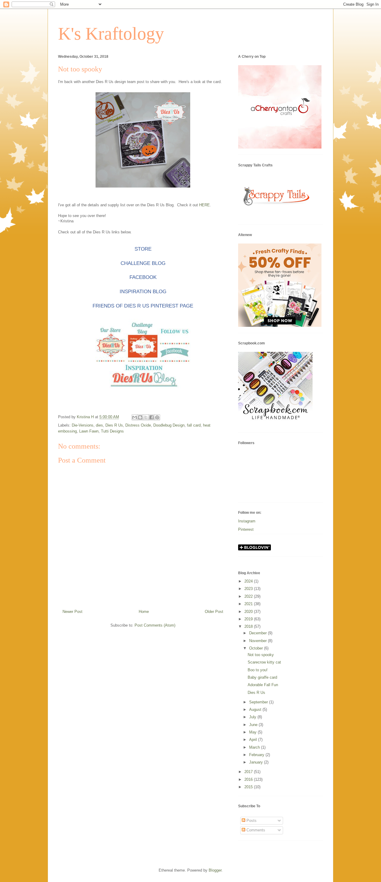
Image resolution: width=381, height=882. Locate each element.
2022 (249, 596)
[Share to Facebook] (151, 417)
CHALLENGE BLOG (143, 263)
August (256, 709)
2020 (249, 611)
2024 (249, 581)
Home (144, 611)
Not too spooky (261, 654)
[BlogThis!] (140, 417)
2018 (249, 626)
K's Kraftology (111, 33)
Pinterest (246, 529)
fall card (194, 425)
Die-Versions (82, 425)
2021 (249, 604)
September (259, 702)
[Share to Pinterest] (157, 417)
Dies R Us (114, 425)
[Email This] (135, 417)
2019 (249, 619)
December (258, 633)
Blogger (215, 870)
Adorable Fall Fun (263, 685)
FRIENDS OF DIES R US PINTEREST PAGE (143, 306)
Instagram (246, 521)
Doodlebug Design (169, 425)
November (258, 641)
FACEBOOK (143, 277)
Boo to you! (258, 670)
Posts (251, 820)
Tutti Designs (112, 431)
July (253, 717)
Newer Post (72, 611)
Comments (255, 830)
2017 (249, 771)
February (257, 755)
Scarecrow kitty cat (264, 662)
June (254, 724)
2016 (249, 779)
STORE (143, 249)
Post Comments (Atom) (155, 625)
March (255, 747)
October (256, 648)
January (256, 762)
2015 (249, 787)
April (253, 739)
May (253, 732)
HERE (204, 205)
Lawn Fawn (89, 431)
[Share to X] (146, 417)
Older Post (214, 611)
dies (99, 425)
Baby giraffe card (262, 677)
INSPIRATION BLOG (143, 291)
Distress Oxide (138, 425)
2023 (249, 588)
